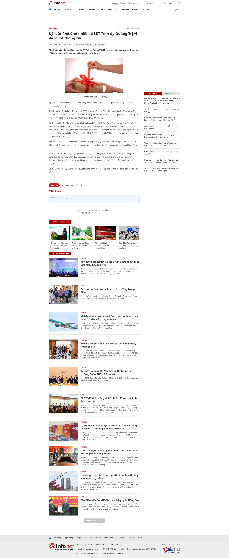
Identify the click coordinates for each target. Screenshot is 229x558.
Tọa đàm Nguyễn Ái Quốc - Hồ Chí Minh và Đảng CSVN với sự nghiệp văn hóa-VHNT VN (109, 427)
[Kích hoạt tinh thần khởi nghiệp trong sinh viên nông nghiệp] (59, 233)
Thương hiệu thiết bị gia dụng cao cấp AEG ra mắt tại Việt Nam (105, 245)
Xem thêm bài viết (94, 521)
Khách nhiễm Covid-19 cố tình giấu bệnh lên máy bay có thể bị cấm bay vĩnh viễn (109, 318)
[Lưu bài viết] (70, 44)
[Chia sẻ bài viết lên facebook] (50, 44)
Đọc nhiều (153, 93)
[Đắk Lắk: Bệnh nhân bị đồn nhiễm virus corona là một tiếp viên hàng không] (63, 456)
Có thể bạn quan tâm (60, 222)
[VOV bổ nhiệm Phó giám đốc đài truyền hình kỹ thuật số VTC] (63, 349)
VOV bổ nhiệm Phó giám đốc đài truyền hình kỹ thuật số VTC (108, 345)
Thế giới (81, 9)
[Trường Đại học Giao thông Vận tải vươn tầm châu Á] (82, 233)
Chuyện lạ (125, 9)
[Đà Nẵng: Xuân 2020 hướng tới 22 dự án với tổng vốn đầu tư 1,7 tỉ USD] (63, 481)
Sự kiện (146, 9)
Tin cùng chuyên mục (60, 253)
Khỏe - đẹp (112, 9)
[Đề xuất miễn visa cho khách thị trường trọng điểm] (63, 294)
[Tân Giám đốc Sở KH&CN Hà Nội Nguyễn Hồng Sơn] (63, 505)
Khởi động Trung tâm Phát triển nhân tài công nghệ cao (128, 245)
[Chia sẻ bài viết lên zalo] (55, 44)
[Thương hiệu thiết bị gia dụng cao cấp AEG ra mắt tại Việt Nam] (105, 233)
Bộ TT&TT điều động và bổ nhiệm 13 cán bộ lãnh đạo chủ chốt (109, 400)
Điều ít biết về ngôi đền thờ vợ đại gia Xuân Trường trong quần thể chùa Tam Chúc (161, 161)
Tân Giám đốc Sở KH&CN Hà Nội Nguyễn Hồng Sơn (110, 500)
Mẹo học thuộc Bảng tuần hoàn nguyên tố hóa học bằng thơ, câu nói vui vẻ (161, 135)
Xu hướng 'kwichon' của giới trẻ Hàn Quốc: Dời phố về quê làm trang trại (161, 169)
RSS (178, 9)
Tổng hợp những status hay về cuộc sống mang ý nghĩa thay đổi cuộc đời (160, 144)
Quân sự (135, 9)
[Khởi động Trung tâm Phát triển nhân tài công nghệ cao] (129, 233)
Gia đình (91, 9)
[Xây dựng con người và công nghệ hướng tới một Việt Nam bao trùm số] (63, 267)
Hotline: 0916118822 (138, 3)
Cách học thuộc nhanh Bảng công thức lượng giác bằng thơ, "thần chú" (159, 119)
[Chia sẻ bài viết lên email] (60, 44)
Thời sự (53, 28)
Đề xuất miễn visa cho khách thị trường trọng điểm (108, 290)
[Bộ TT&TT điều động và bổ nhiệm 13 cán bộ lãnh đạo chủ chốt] (63, 403)
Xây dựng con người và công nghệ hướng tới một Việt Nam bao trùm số (110, 263)
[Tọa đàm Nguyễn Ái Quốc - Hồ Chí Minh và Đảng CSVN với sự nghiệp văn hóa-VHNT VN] (63, 431)
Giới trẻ (101, 9)
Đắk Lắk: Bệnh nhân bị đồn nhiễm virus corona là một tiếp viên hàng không (109, 452)
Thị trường (69, 9)
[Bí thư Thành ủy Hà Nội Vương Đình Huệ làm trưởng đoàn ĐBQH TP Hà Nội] (63, 376)
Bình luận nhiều (171, 93)
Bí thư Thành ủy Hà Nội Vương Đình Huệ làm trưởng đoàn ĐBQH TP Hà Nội (107, 372)
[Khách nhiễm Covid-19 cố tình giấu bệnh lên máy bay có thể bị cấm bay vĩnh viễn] (63, 321)
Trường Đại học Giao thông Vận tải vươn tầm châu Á (81, 245)
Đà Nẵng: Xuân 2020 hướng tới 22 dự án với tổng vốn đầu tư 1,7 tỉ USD (109, 477)
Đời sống (58, 9)
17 (174, 120)
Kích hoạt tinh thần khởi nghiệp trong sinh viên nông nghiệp (58, 245)
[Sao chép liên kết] (65, 44)
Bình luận (54, 185)
